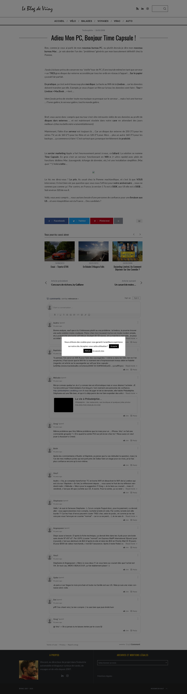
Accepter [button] (114, 346)
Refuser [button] (88, 351)
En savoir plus (98, 351)
